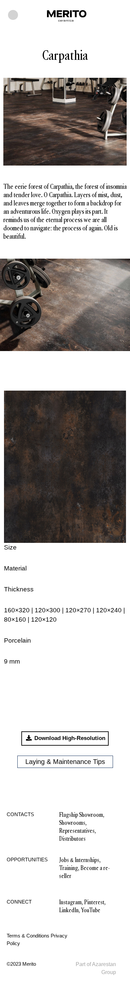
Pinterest (94, 902)
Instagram (70, 902)
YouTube (90, 910)
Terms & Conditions (28, 935)
